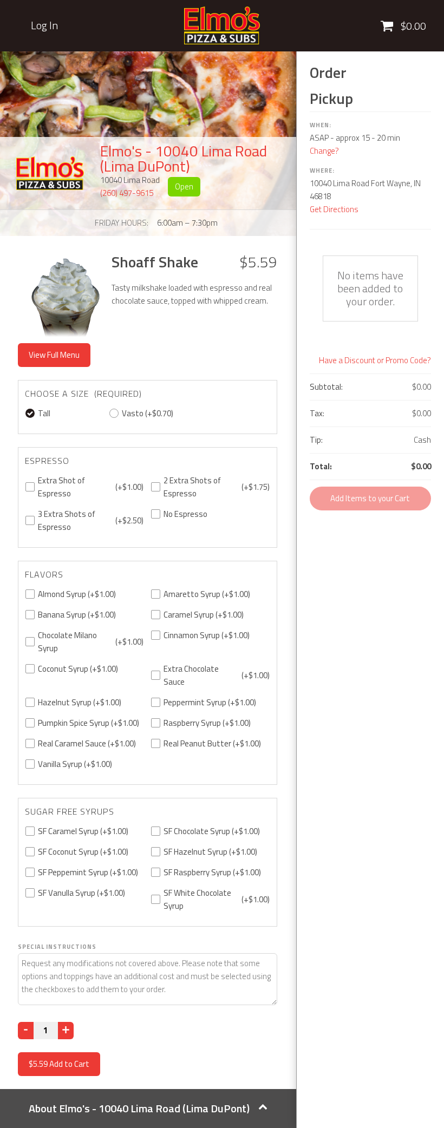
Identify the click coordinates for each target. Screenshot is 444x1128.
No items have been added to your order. (370, 288)
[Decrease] (26, 1030)
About (139, 1108)
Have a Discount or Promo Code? (375, 360)
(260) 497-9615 (126, 193)
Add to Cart (59, 1064)
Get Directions (334, 209)
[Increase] (66, 1030)
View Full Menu (54, 355)
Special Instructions (57, 946)
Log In (44, 25)
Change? (324, 151)
